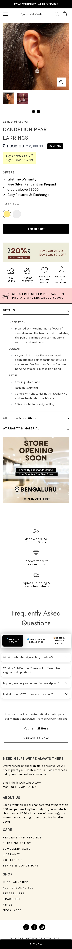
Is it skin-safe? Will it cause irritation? (28, 694)
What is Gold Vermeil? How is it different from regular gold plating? (32, 670)
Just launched (16, 882)
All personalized (18, 888)
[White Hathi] (31, 14)
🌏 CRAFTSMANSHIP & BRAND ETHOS (36, 640)
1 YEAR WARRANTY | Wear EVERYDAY (36, 4)
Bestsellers (14, 893)
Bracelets (12, 899)
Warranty (11, 854)
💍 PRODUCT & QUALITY (13, 640)
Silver (17, 214)
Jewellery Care (16, 848)
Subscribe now (36, 738)
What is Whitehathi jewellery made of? (28, 657)
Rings (8, 904)
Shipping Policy (17, 843)
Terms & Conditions (21, 865)
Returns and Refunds (22, 837)
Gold (7, 214)
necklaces (12, 910)
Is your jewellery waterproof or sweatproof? (31, 683)
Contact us (13, 860)
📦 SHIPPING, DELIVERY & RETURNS (59, 640)
